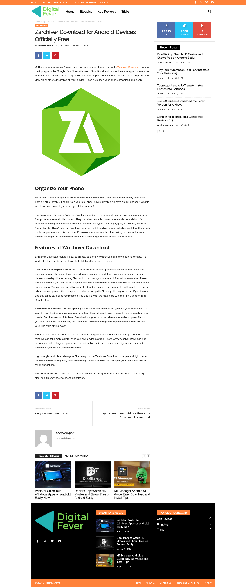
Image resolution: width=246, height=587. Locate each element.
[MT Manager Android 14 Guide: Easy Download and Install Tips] (132, 474)
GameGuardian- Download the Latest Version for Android (181, 103)
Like (166, 23)
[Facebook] (195, 2)
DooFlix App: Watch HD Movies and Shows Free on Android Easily (92, 494)
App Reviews (107, 11)
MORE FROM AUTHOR (77, 455)
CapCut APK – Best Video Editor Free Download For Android (125, 415)
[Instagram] (201, 2)
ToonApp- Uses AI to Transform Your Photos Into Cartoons (180, 87)
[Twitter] (207, 2)
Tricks (125, 11)
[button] (210, 11)
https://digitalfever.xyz (65, 438)
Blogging (86, 11)
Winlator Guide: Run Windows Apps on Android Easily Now (53, 494)
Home (34, 2)
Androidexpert (45, 45)
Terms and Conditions (83, 2)
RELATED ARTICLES (48, 455)
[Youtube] (212, 2)
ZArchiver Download (127, 66)
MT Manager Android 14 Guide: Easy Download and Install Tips (132, 494)
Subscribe (202, 23)
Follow (184, 23)
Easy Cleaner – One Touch (52, 413)
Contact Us (61, 2)
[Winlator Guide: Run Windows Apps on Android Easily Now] (53, 474)
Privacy (103, 2)
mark (160, 78)
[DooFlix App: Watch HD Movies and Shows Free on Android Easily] (93, 474)
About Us (45, 2)
